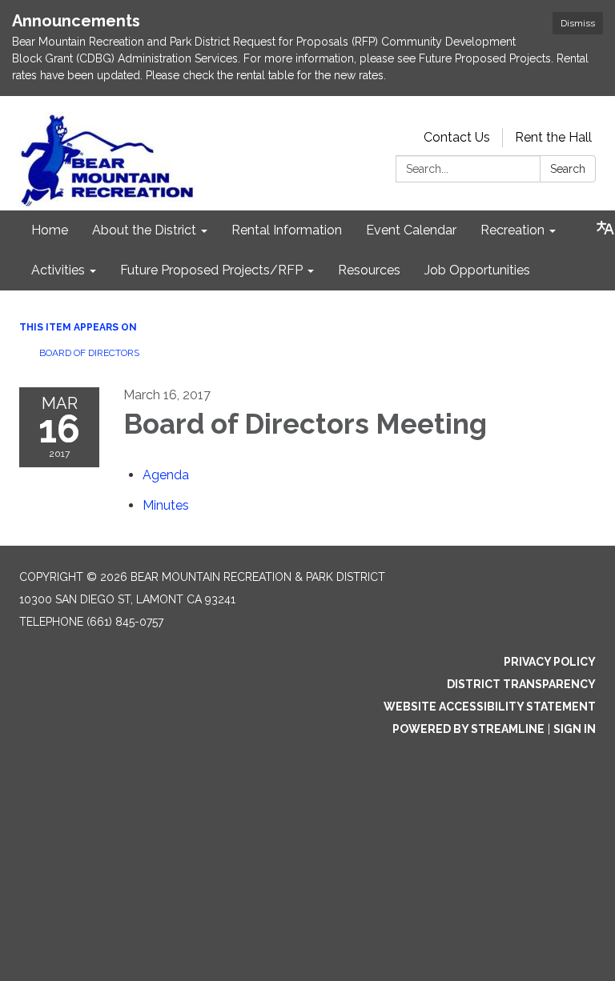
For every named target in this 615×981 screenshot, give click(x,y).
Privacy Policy (550, 661)
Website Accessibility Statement (490, 706)
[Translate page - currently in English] (605, 228)
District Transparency (521, 684)
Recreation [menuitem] (512, 230)
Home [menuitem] (49, 230)
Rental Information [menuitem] (286, 230)
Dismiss (578, 23)
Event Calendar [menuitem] (411, 230)
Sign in (574, 729)
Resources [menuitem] (369, 270)
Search (567, 168)
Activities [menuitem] (58, 270)
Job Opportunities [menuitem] (477, 270)
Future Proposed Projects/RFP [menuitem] (211, 270)
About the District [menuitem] (144, 230)
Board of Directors (89, 352)
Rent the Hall (553, 137)
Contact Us (457, 137)
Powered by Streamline (468, 729)
